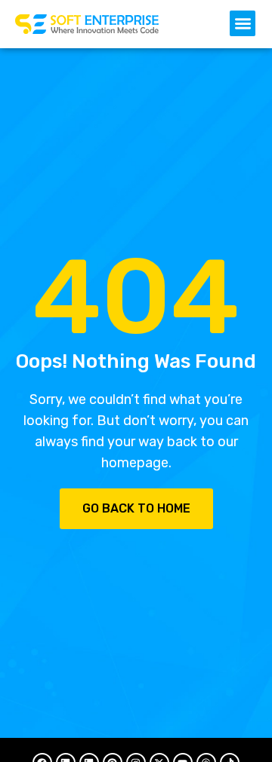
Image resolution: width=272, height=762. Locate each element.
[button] (242, 23)
